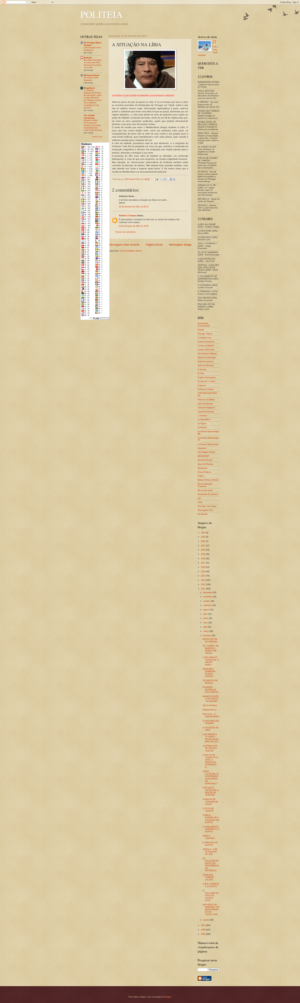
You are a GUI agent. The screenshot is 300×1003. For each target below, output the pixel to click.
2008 (203, 934)
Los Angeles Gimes (206, 452)
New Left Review (205, 464)
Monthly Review (205, 460)
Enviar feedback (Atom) (131, 251)
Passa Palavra (204, 472)
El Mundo (202, 369)
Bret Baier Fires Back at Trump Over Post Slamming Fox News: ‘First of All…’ (93, 64)
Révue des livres (205, 490)
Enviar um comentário (126, 232)
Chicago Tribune (205, 334)
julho (205, 614)
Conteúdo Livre (204, 337)
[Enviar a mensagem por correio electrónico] (156, 179)
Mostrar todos (97, 137)
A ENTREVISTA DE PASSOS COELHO (210, 748)
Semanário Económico (208, 494)
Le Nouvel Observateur (208, 444)
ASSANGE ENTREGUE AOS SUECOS (211, 689)
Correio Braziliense (206, 342)
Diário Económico (206, 361)
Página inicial (154, 244)
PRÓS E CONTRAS (209, 837)
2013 (203, 580)
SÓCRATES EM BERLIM (210, 681)
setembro (207, 605)
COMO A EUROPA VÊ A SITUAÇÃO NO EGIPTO (211, 819)
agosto (206, 609)
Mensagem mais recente (124, 244)
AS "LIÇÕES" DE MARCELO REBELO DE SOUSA (211, 649)
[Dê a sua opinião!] (165, 179)
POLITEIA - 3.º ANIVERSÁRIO (211, 715)
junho (206, 618)
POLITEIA (101, 14)
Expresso (202, 385)
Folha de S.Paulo (205, 389)
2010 (203, 925)
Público (201, 476)
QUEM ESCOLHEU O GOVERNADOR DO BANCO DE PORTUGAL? (210, 777)
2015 (203, 571)
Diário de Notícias (206, 365)
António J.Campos (128, 215)
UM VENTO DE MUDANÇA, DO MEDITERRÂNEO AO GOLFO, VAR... (211, 910)
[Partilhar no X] (168, 179)
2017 (203, 563)
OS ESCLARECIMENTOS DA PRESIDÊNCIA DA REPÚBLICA (211, 864)
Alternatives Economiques (204, 324)
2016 (203, 567)
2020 (203, 550)
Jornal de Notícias (206, 411)
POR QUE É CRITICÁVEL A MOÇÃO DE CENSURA (211, 791)
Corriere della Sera (206, 349)
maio (205, 622)
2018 (203, 558)
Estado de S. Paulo (206, 381)
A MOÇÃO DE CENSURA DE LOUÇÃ (210, 801)
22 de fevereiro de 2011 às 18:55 (133, 226)
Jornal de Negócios (206, 407)
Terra (200, 502)
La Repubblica (204, 419)
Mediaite (88, 58)
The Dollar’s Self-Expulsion (91, 79)
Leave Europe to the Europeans (92, 49)
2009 (203, 930)
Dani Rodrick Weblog (207, 353)
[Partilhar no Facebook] (171, 179)
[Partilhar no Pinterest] (174, 179)
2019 (203, 554)
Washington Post (205, 510)
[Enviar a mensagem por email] (162, 179)
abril (205, 627)
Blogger (168, 997)
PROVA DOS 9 (209, 710)
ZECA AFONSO (210, 705)
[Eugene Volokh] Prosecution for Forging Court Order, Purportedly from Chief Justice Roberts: (93, 125)
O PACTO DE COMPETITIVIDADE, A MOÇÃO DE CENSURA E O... (210, 761)
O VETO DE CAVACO (208, 809)
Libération (202, 448)
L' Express (202, 415)
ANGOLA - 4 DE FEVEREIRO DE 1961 (210, 851)
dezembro (208, 592)
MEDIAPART (204, 456)
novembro (208, 596)
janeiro (206, 920)
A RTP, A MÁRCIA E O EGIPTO (211, 885)
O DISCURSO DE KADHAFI (211, 722)
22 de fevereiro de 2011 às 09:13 (133, 206)
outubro (207, 601)
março (206, 631)
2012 (203, 584)
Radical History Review (208, 480)
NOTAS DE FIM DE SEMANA (210, 640)
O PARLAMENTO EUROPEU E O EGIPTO (211, 829)
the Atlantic (203, 514)
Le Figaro (202, 423)
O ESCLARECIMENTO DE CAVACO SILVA (210, 895)
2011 (203, 589)
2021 (203, 545)
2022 (203, 541)
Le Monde (202, 427)
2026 (203, 532)
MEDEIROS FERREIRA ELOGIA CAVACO (209, 672)
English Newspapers (207, 377)
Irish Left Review (205, 404)
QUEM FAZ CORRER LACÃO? (208, 877)
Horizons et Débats (206, 399)
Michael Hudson (91, 75)
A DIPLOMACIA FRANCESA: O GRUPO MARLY (211, 661)
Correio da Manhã (206, 345)
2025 (203, 537)
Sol (199, 498)
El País (201, 373)
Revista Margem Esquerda (205, 485)
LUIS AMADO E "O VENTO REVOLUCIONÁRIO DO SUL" (211, 738)
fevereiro (207, 635)
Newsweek (202, 468)
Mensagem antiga (180, 244)
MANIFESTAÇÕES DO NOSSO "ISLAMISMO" (211, 698)
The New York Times (207, 506)
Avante (201, 330)
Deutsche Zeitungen (207, 357)
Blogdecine (89, 88)
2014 (203, 576)
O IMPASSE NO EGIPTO (210, 843)
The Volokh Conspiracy (89, 116)
